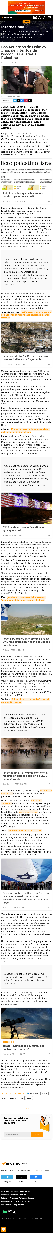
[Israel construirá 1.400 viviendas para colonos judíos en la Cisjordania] (26, 337)
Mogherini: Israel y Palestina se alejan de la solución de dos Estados (25, 430)
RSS (28, 1201)
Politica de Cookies (26, 1198)
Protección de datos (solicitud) (13, 1201)
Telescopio (8, 1041)
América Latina (8, 1170)
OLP (22, 1098)
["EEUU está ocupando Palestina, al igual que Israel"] (26, 508)
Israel (4, 1098)
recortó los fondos (28, 811)
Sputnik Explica (19, 1093)
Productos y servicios (9, 1195)
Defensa (48, 1170)
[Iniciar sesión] (39, 17)
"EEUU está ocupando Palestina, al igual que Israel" (23, 528)
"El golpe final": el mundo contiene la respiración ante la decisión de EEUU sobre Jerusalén (25, 776)
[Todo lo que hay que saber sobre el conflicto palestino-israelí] (26, 174)
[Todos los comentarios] (3, 1229)
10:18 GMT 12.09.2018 (9, 63)
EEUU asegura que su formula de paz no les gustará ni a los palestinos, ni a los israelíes (26, 314)
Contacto (22, 1195)
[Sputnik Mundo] (7, 18)
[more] (48, 201)
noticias (29, 1098)
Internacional (6, 1093)
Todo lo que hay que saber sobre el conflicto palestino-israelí (24, 194)
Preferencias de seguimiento (12, 1205)
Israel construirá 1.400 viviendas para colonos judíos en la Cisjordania (25, 357)
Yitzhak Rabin (13, 1098)
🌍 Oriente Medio (33, 1093)
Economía (37, 1170)
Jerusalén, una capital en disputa (24, 830)
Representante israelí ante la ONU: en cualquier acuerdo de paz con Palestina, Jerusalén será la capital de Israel (26, 897)
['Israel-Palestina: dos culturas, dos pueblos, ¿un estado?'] (26, 1023)
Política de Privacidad (9, 1198)
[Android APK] (8, 1211)
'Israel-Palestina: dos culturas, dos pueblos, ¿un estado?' (23, 1047)
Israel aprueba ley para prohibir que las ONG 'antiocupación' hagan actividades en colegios (26, 642)
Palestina (44, 1093)
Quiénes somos (7, 1191)
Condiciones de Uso (22, 1191)
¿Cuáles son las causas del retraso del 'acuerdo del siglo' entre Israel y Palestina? (23, 598)
